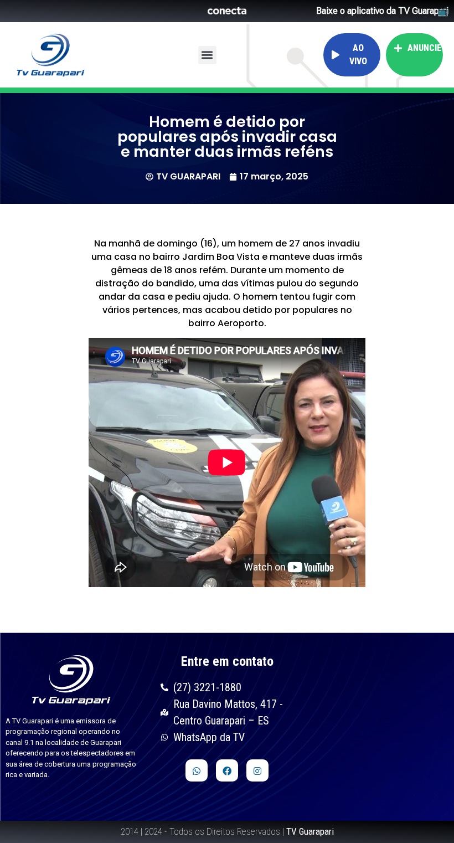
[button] (207, 55)
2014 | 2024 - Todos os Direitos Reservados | (227, 831)
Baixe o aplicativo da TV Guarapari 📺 (382, 11)
